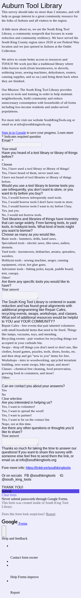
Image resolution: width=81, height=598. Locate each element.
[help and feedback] (4, 531)
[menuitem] (44, 552)
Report (50, 514)
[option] (40, 164)
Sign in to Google (14, 132)
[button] (40, 399)
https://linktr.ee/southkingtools (48, 468)
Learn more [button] (65, 132)
